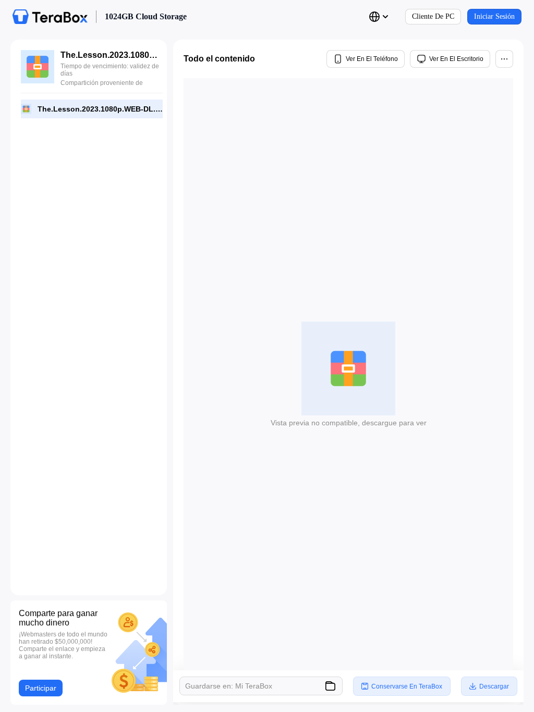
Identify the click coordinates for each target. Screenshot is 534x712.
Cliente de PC (433, 16)
